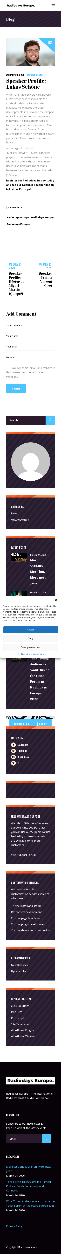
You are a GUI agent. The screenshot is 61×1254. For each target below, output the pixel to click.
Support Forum (40, 832)
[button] (56, 599)
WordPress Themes (23, 1036)
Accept (30, 629)
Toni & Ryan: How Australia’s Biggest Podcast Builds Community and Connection (28, 1186)
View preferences (30, 647)
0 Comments (15, 207)
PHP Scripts (18, 1018)
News (14, 513)
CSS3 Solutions (20, 1006)
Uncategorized (35, 74)
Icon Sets (16, 1012)
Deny (30, 638)
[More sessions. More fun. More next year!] (19, 557)
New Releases (19, 965)
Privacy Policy (37, 654)
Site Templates (20, 1024)
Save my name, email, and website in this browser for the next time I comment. (30, 372)
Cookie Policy (23, 654)
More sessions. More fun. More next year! (38, 571)
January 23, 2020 (15, 74)
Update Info (18, 971)
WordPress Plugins (22, 1030)
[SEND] (46, 1138)
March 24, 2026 (38, 554)
